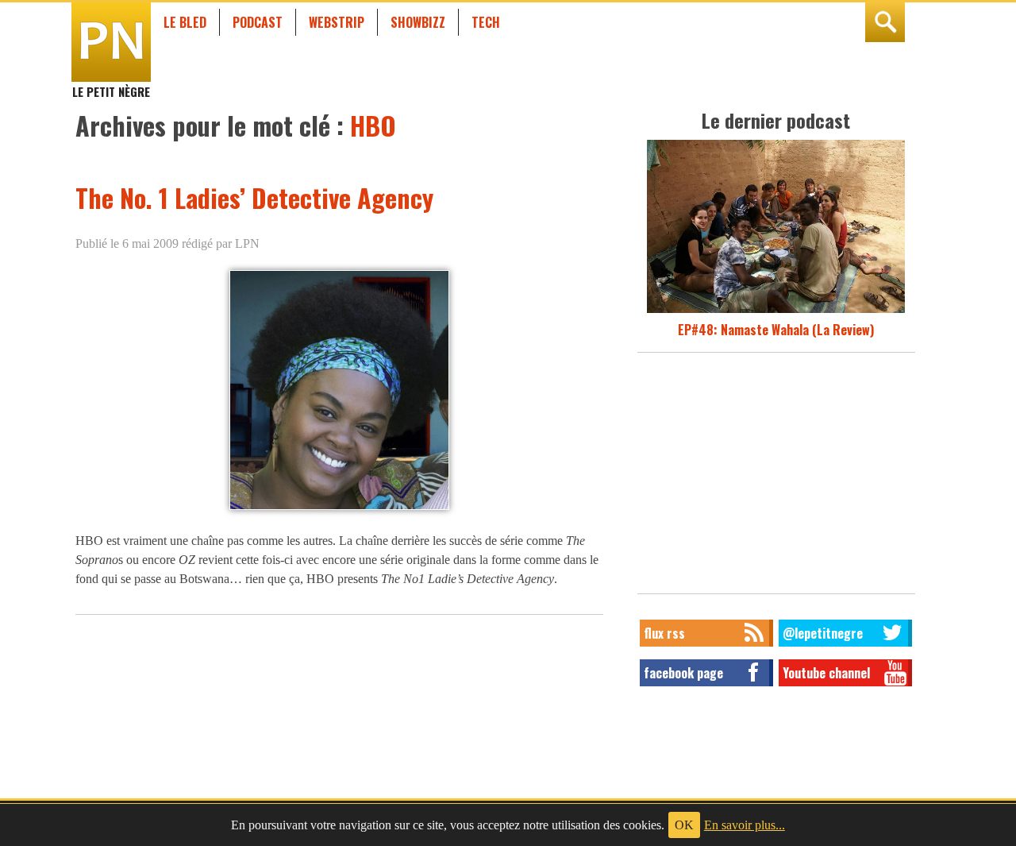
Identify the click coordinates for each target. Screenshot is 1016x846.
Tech (485, 22)
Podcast (258, 22)
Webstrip (336, 22)
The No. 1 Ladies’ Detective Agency (254, 197)
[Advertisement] (776, 477)
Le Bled (185, 22)
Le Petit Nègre (111, 84)
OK (684, 825)
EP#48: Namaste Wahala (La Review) (776, 329)
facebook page (683, 672)
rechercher (885, 22)
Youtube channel (826, 672)
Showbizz (418, 22)
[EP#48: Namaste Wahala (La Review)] (776, 310)
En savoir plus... (744, 825)
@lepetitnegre (823, 633)
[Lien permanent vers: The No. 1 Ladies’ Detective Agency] (339, 509)
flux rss (664, 633)
